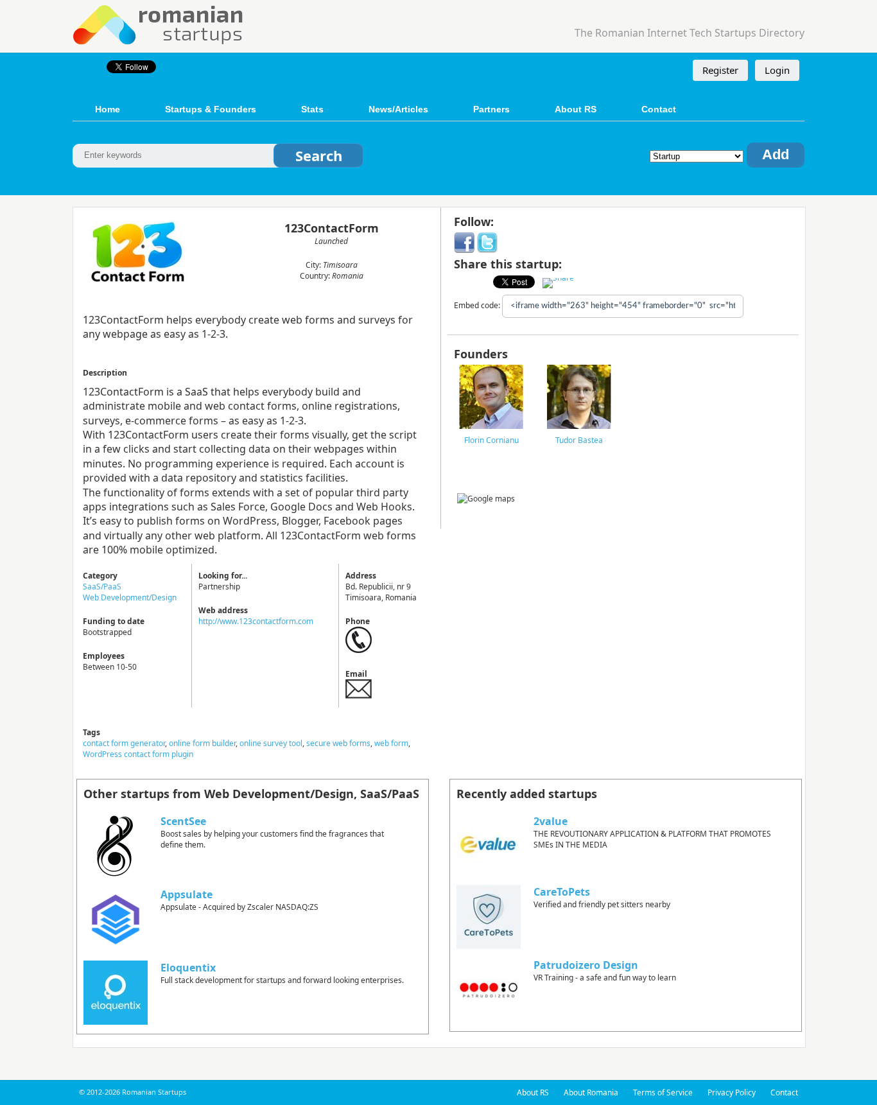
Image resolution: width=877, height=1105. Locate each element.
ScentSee (183, 821)
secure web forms (338, 743)
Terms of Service (663, 1092)
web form (391, 743)
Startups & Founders (210, 109)
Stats (312, 109)
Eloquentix (188, 968)
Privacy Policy (732, 1092)
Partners (491, 109)
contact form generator (124, 743)
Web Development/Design (130, 597)
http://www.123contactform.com (255, 621)
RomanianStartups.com (159, 23)
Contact (658, 109)
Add (775, 154)
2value (551, 821)
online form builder (202, 743)
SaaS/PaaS (102, 586)
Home (107, 109)
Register (720, 70)
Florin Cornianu (491, 440)
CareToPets (562, 892)
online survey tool (270, 743)
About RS (575, 109)
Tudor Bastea (579, 440)
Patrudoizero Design (586, 965)
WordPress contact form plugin (138, 754)
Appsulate (187, 894)
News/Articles (398, 109)
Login (777, 70)
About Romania (591, 1092)
